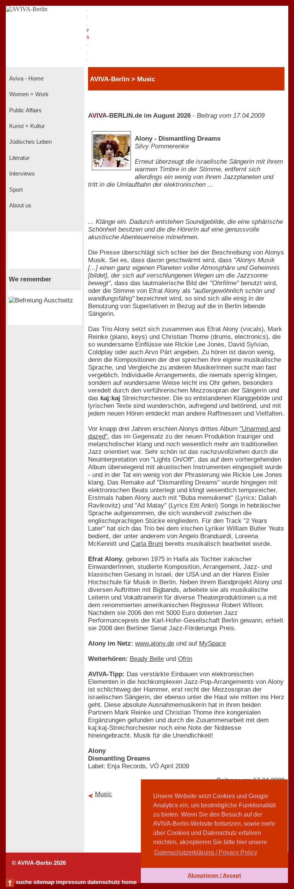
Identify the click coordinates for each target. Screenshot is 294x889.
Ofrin (185, 658)
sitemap (43, 882)
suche (24, 882)
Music (103, 794)
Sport (15, 190)
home (129, 882)
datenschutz (103, 882)
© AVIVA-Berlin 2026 (39, 863)
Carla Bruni (147, 543)
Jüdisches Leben (30, 142)
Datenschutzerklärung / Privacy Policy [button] (205, 852)
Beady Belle (147, 658)
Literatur (18, 158)
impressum (71, 882)
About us (19, 205)
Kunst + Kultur (26, 126)
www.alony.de (154, 643)
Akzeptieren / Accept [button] (214, 875)
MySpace (212, 643)
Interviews (21, 174)
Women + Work (28, 94)
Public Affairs (25, 110)
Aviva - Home (26, 79)
